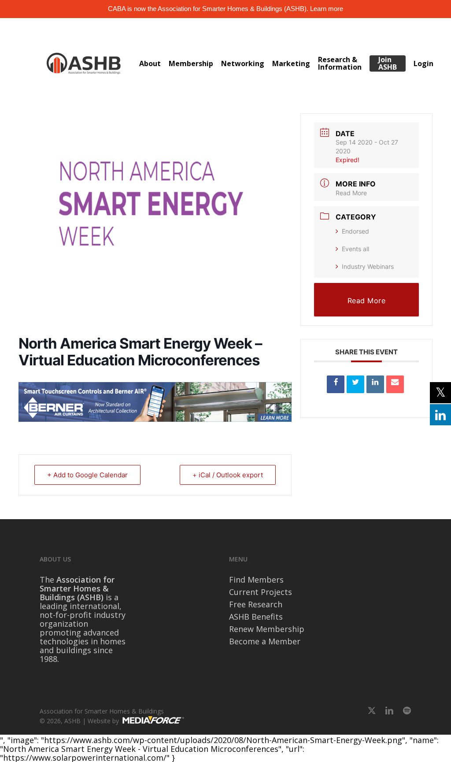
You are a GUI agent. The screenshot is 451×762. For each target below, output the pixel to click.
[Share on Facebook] (335, 384)
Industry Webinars (368, 266)
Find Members (256, 579)
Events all (355, 249)
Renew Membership (266, 628)
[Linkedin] (375, 384)
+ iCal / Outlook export (227, 475)
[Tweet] (355, 384)
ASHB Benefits (256, 616)
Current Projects (260, 591)
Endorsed (355, 231)
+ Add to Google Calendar (87, 475)
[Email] (395, 384)
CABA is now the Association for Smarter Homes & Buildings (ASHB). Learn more (225, 8)
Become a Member (264, 641)
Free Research (255, 604)
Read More (351, 193)
